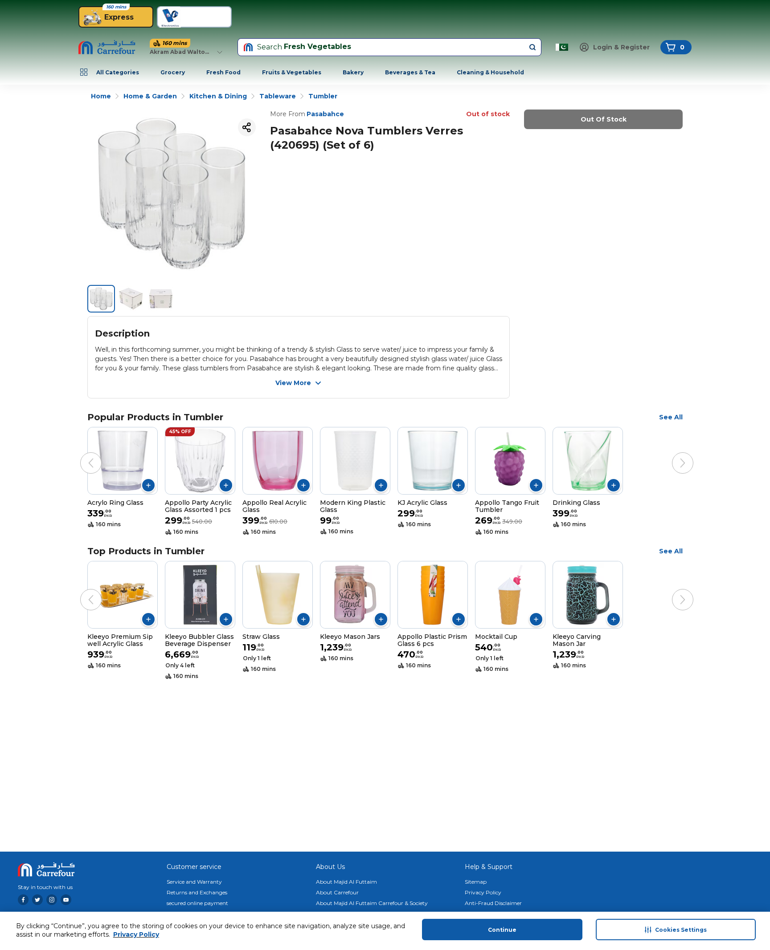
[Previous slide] (82, 454)
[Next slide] (674, 454)
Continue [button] (502, 929)
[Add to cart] (148, 485)
